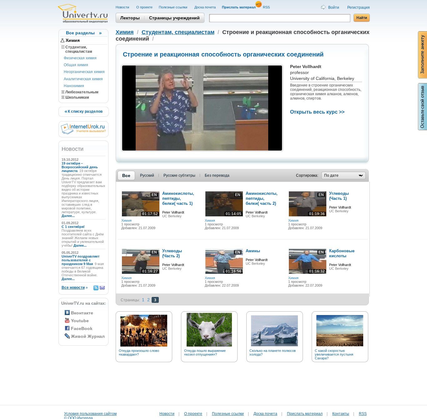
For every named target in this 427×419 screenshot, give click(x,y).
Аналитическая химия (83, 79)
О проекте (144, 7)
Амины (253, 251)
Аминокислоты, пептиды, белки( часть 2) (262, 198)
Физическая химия (80, 58)
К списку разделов (85, 111)
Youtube (80, 320)
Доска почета (205, 7)
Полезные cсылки (173, 7)
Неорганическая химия (84, 72)
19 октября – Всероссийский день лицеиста (80, 167)
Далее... (68, 216)
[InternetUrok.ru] (83, 133)
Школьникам (76, 97)
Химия (73, 40)
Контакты (340, 414)
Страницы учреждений (174, 17)
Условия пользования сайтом (90, 414)
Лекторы (130, 17)
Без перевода (217, 175)
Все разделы (80, 32)
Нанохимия (74, 86)
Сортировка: (307, 175)
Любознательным (81, 92)
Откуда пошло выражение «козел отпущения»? (205, 352)
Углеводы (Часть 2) (172, 253)
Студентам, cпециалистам (77, 49)
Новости (123, 7)
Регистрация (358, 7)
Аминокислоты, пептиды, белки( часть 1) (178, 198)
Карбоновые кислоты (341, 253)
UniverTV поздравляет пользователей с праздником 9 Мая (80, 260)
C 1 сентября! (74, 227)
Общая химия (76, 65)
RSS (267, 7)
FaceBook (82, 328)
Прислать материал (305, 414)
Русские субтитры (179, 175)
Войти (333, 7)
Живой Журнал (88, 336)
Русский (147, 175)
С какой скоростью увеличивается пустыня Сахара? (334, 354)
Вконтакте (82, 312)
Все (126, 175)
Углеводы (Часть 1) (339, 196)
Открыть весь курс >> (317, 112)
